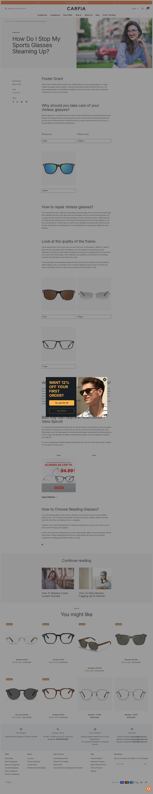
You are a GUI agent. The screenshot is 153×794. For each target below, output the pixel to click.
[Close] (104, 379)
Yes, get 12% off (61, 403)
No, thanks (61, 411)
